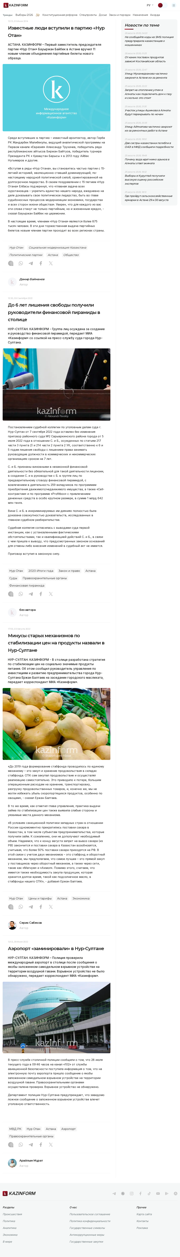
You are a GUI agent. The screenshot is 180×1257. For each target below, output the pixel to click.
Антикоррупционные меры (86, 1234)
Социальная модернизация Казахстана (57, 247)
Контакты (142, 1221)
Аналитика (9, 1228)
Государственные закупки (86, 1241)
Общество (71, 255)
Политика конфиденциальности (89, 1221)
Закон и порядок (120, 15)
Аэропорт (68, 1129)
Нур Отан (16, 247)
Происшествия (12, 1214)
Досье (103, 15)
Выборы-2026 (24, 15)
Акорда (155, 15)
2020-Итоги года (40, 571)
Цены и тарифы (40, 898)
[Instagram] (11, 263)
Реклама (142, 1228)
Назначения (140, 15)
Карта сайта (144, 1214)
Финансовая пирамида (26, 585)
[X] (51, 263)
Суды (13, 578)
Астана (53, 255)
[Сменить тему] (163, 5)
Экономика (81, 898)
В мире (7, 1241)
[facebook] (140, 1193)
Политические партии (25, 255)
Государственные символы (87, 1228)
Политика (9, 1221)
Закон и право (69, 571)
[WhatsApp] (21, 263)
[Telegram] (31, 263)
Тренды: (8, 15)
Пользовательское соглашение (89, 1214)
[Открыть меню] (173, 5)
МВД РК (15, 1129)
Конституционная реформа (59, 15)
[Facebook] (41, 263)
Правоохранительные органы (45, 578)
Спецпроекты (88, 15)
